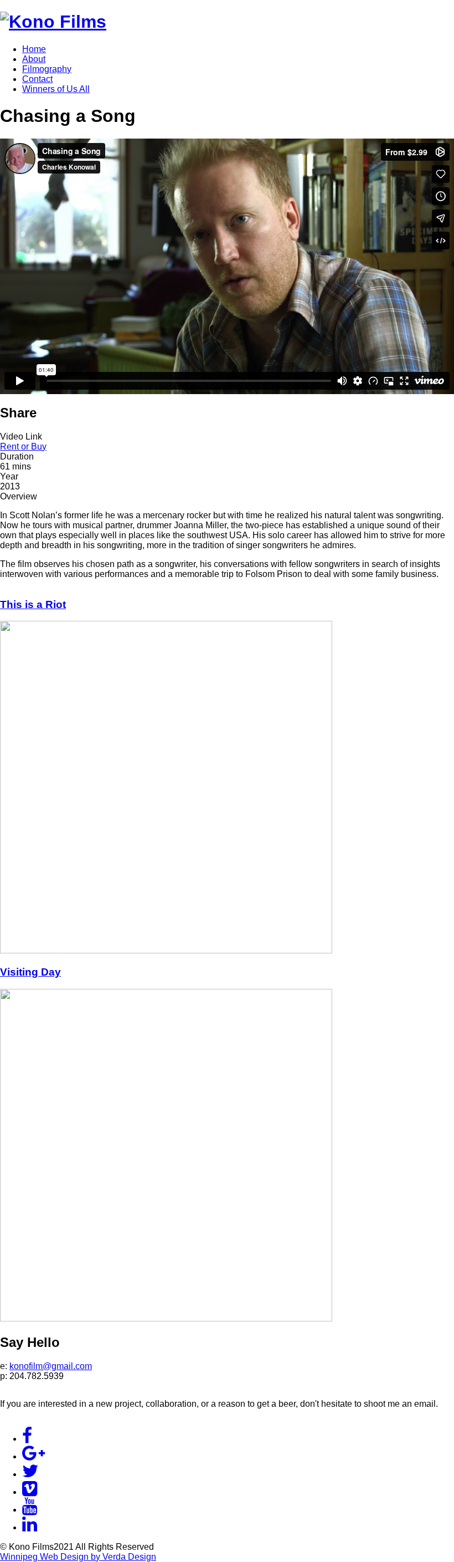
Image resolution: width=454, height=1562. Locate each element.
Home (34, 49)
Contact (37, 79)
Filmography (46, 69)
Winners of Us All (56, 89)
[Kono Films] (53, 22)
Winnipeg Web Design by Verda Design (78, 1556)
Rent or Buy (23, 446)
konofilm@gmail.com (50, 1366)
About (33, 59)
